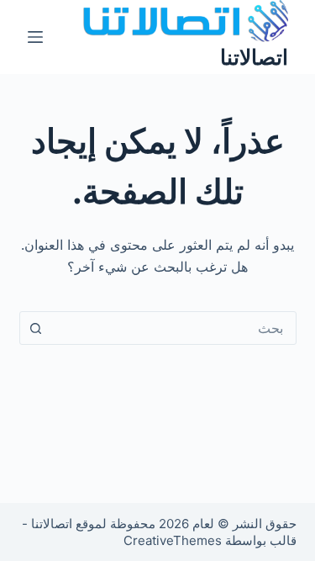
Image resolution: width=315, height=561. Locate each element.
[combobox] (174, 328)
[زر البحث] (36, 328)
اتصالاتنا (254, 57)
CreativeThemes (172, 540)
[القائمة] (35, 37)
